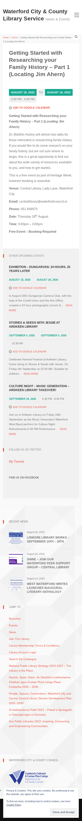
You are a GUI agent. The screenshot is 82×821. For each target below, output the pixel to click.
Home (6, 37)
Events (13, 625)
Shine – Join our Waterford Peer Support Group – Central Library (48, 563)
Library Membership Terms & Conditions (34, 645)
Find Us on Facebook (24, 477)
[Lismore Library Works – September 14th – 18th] (16, 537)
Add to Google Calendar (31, 107)
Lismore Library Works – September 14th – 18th (48, 539)
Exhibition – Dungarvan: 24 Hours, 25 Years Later (39, 269)
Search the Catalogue (22, 659)
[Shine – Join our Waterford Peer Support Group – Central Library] (16, 559)
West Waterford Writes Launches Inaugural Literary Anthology (47, 587)
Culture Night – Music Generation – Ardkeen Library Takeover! (39, 388)
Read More (31, 373)
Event (14, 37)
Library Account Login (22, 652)
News (12, 632)
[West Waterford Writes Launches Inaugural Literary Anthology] (16, 584)
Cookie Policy (13, 805)
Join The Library (19, 638)
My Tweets (16, 461)
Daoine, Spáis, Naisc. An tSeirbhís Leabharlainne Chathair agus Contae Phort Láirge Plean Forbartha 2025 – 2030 (40, 682)
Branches (15, 618)
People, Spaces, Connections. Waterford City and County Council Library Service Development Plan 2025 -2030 (40, 698)
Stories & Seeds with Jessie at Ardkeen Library (34, 324)
